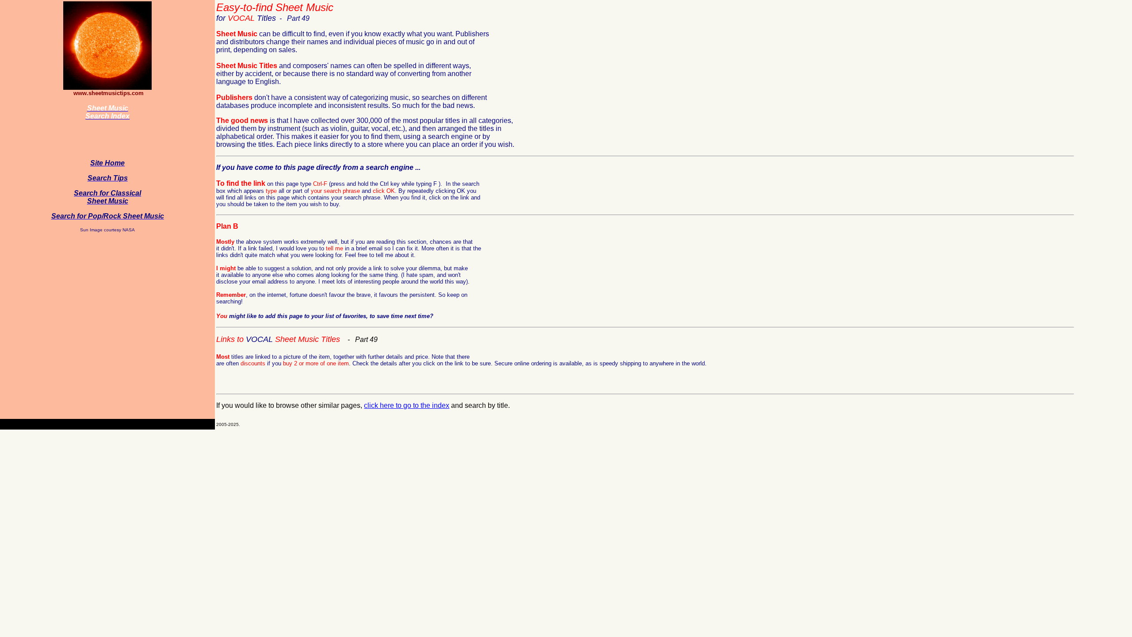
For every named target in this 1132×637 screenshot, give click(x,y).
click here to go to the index (406, 405)
